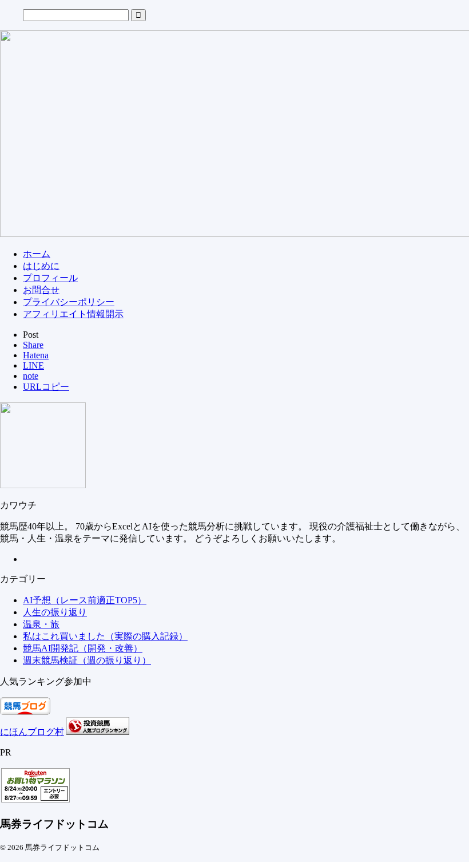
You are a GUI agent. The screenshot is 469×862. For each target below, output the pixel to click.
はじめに (41, 266)
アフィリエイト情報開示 (73, 314)
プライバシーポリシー (68, 302)
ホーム (36, 254)
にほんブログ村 (32, 732)
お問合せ (41, 290)
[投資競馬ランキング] (97, 732)
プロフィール (50, 278)
